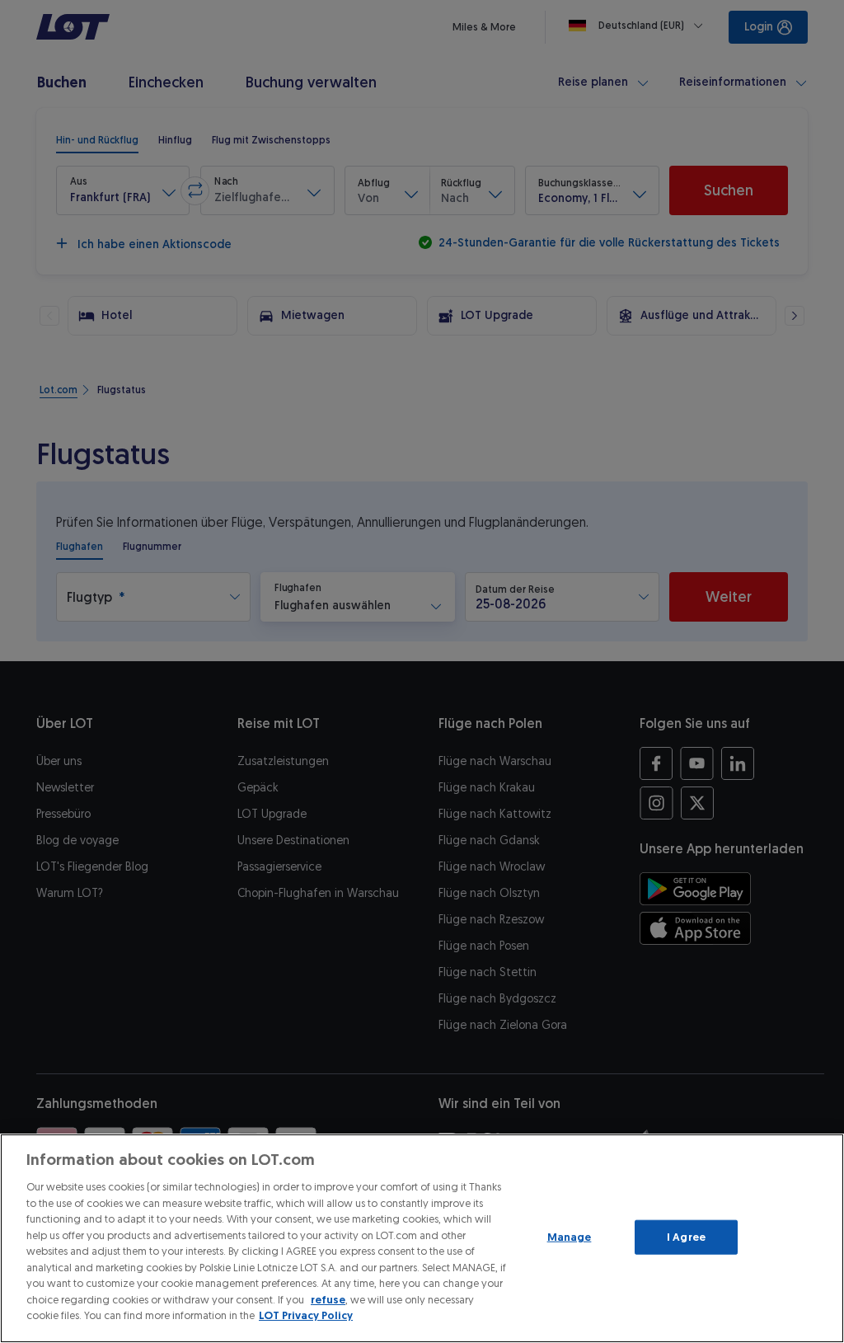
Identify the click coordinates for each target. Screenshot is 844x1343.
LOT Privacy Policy (306, 1315)
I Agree (686, 1237)
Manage (569, 1237)
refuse (328, 1300)
